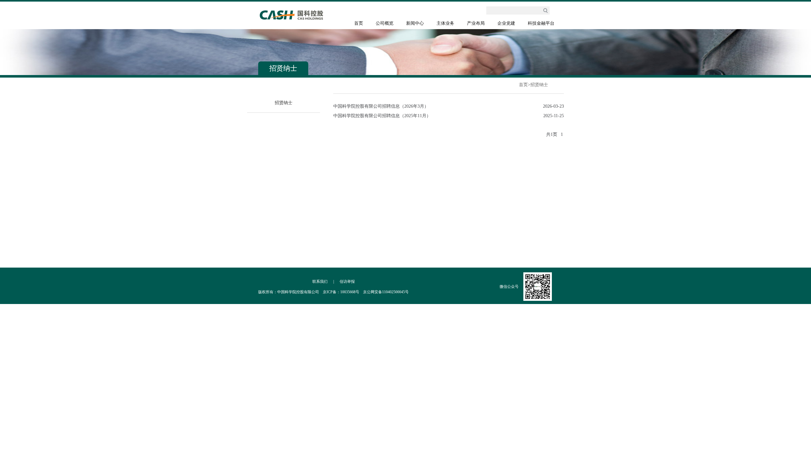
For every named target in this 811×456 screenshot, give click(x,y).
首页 (358, 23)
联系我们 (320, 281)
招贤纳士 (539, 84)
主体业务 (445, 23)
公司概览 (384, 23)
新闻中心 (415, 23)
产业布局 (476, 23)
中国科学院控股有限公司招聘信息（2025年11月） (382, 115)
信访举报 (347, 281)
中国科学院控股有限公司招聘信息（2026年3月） (381, 106)
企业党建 (506, 23)
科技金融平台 (541, 23)
